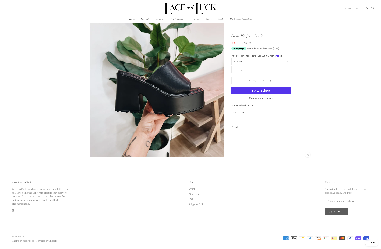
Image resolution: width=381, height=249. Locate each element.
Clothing (159, 19)
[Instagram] (13, 210)
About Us (194, 194)
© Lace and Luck (18, 236)
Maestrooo (28, 241)
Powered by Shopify (46, 241)
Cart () (370, 8)
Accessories (194, 19)
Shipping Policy (197, 204)
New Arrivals (176, 19)
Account (348, 8)
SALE (220, 19)
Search (358, 8)
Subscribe (336, 211)
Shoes (209, 19)
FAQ (191, 199)
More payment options (261, 98)
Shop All (145, 19)
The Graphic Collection (241, 19)
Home (132, 19)
